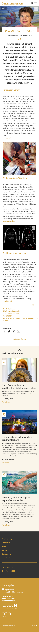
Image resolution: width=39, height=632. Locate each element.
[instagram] (7, 571)
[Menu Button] (35, 3)
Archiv (4, 546)
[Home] (12, 3)
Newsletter (6, 543)
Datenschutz (6, 554)
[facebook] (4, 332)
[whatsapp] (14, 332)
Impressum (6, 558)
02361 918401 (7, 316)
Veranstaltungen (8, 539)
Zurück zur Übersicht (20, 339)
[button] (36, 10)
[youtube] (13, 571)
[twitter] (9, 332)
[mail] (18, 332)
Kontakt (4, 550)
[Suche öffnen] (32, 3)
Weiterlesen (6, 402)
